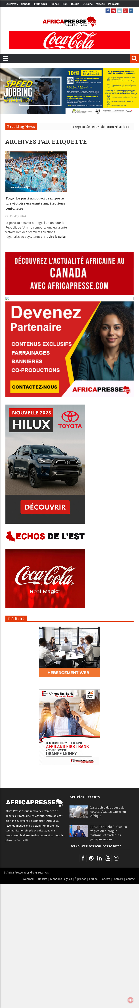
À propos (80, 879)
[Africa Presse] (69, 21)
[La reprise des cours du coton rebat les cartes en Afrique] (79, 811)
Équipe (93, 879)
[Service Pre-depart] (69, 113)
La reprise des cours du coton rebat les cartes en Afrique (88, 127)
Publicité (42, 879)
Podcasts (113, 4)
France (54, 4)
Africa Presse (15, 872)
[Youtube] (125, 10)
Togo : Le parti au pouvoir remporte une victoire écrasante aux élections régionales (35, 203)
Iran (65, 4)
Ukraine (88, 4)
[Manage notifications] (130, 1000)
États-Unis (40, 4)
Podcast (105, 879)
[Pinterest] (113, 10)
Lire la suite (57, 237)
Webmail (28, 879)
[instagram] (131, 10)
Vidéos (100, 4)
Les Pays (10, 4)
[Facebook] (108, 10)
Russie (75, 4)
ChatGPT (117, 879)
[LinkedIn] (119, 10)
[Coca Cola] (69, 40)
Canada (25, 4)
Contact (130, 879)
